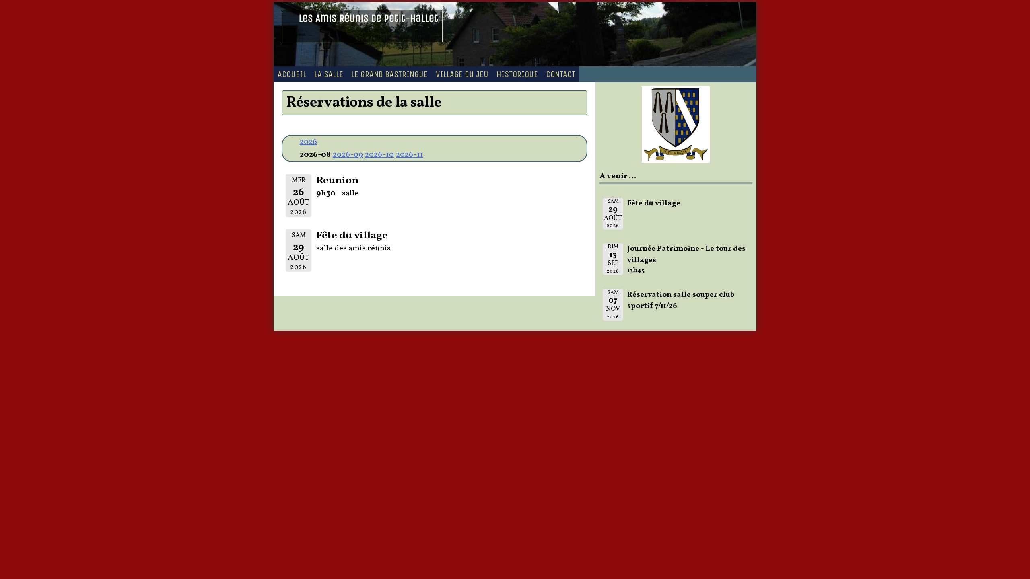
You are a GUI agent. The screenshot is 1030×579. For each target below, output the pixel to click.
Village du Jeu (462, 74)
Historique (517, 74)
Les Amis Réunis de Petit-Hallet (368, 18)
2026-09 (348, 154)
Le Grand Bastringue (389, 74)
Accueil (292, 74)
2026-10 (379, 154)
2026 (308, 142)
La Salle (328, 74)
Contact (560, 74)
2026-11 (409, 154)
